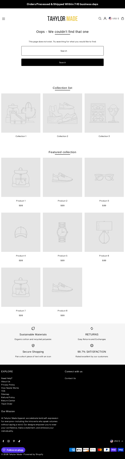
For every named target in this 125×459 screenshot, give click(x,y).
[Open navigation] (23, 18)
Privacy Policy (8, 384)
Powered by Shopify (33, 454)
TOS (3, 391)
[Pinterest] (14, 441)
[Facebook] (3, 441)
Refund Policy (8, 397)
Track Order (6, 404)
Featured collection (62, 152)
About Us (5, 381)
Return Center (8, 400)
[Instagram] (8, 441)
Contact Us (70, 378)
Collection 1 (21, 136)
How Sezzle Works (10, 388)
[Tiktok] (19, 441)
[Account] (105, 18)
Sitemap (5, 394)
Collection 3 (104, 136)
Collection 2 (62, 136)
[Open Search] (100, 18)
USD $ (115, 18)
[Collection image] (20, 113)
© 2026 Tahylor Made (12, 454)
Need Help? (6, 378)
